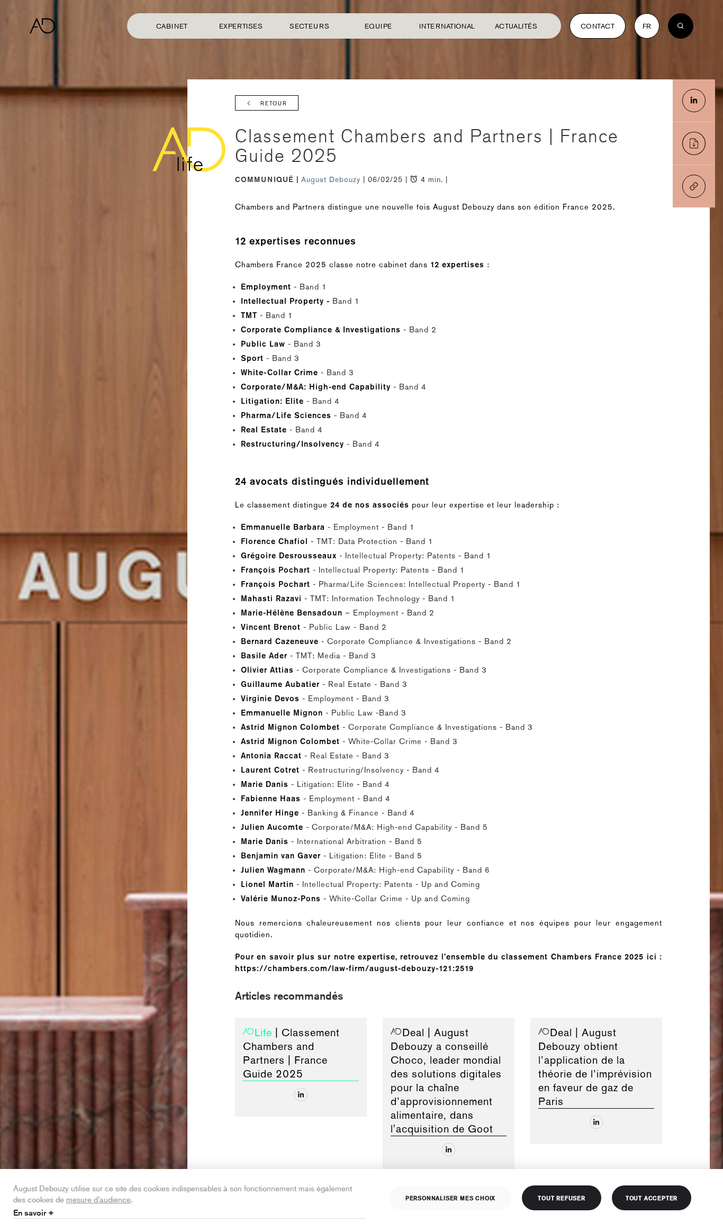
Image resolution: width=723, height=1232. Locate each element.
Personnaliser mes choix (450, 1197)
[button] (694, 186)
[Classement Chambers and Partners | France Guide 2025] (694, 100)
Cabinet (172, 26)
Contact (597, 26)
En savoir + (33, 1213)
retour (273, 103)
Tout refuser (561, 1197)
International (447, 26)
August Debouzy (332, 179)
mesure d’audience (98, 1199)
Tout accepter (651, 1197)
